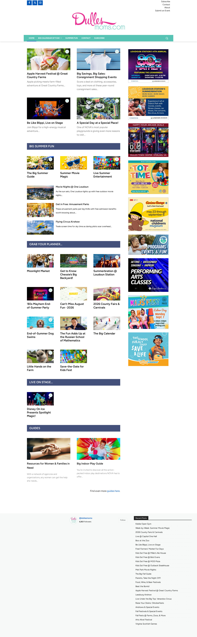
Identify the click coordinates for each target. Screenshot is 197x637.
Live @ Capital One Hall (146, 536)
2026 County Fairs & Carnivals (149, 532)
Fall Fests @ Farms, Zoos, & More (150, 615)
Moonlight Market (38, 271)
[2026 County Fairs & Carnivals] (106, 293)
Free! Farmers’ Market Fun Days (149, 549)
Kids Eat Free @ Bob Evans (147, 557)
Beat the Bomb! (142, 586)
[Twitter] (34, 2)
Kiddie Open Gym (143, 524)
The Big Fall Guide (143, 574)
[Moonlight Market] (40, 261)
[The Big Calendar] (106, 323)
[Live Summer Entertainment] (106, 163)
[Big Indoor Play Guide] (98, 449)
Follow (122, 520)
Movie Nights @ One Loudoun (72, 186)
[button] (167, 38)
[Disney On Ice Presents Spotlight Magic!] (40, 398)
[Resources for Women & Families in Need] (48, 449)
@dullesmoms (85, 518)
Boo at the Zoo (142, 540)
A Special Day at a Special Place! (97, 122)
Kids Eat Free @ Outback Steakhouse (152, 565)
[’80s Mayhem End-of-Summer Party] (40, 293)
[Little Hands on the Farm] (40, 356)
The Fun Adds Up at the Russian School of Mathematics (72, 337)
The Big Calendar (104, 333)
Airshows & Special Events (147, 607)
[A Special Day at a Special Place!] (98, 108)
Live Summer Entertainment (102, 174)
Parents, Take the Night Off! (148, 578)
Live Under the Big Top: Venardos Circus (153, 599)
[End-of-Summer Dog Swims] (40, 323)
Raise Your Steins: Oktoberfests (149, 603)
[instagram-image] (79, 535)
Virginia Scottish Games (146, 624)
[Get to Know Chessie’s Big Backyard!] (73, 261)
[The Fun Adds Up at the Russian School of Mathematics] (73, 323)
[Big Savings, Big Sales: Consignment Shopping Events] (98, 59)
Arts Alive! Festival (143, 619)
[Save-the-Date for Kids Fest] (73, 356)
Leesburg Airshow (143, 594)
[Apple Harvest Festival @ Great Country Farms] (48, 59)
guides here (113, 490)
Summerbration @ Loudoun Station (105, 272)
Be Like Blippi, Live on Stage (45, 122)
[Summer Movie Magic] (73, 163)
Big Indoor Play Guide (90, 463)
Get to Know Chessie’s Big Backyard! (68, 274)
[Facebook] (29, 2)
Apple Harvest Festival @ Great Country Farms (156, 590)
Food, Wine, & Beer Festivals (148, 582)
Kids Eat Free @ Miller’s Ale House (150, 553)
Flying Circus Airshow (68, 221)
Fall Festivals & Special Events (148, 611)
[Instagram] (40, 2)
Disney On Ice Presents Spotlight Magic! (39, 412)
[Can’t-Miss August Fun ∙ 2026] (73, 293)
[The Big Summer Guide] (40, 163)
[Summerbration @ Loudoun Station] (106, 261)
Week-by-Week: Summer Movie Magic (152, 528)
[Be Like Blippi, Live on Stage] (48, 108)
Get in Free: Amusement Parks (72, 204)
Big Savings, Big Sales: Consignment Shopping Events (97, 75)
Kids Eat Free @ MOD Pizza (147, 561)
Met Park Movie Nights (145, 569)
